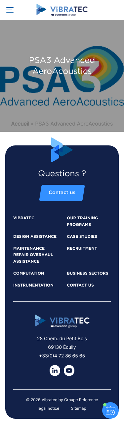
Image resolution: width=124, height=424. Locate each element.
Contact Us (80, 286)
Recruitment (82, 249)
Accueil (20, 123)
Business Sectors (87, 274)
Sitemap (78, 408)
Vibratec (23, 218)
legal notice (48, 408)
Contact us (62, 192)
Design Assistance (35, 237)
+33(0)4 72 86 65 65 (62, 356)
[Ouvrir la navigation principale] (10, 10)
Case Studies (82, 237)
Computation (28, 274)
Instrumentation (33, 286)
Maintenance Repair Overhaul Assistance (33, 255)
